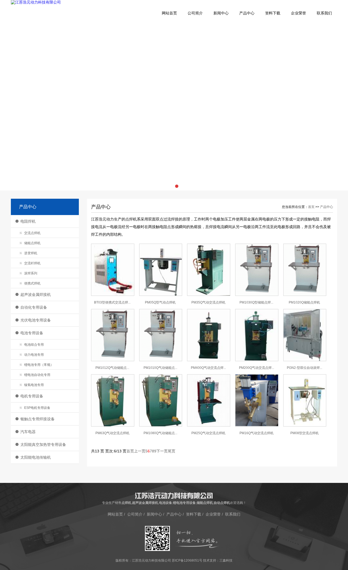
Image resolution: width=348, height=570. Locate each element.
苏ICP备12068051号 (187, 560)
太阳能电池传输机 (35, 457)
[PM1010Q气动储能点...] (160, 360)
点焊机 (126, 503)
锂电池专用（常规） (39, 365)
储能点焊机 (32, 243)
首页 (311, 207)
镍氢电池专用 (34, 385)
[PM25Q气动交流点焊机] (208, 425)
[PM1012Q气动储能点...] (112, 360)
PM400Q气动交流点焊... (208, 368)
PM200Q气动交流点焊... (256, 368)
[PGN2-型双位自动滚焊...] (305, 360)
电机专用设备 (31, 396)
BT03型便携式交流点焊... (112, 302)
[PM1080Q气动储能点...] (160, 425)
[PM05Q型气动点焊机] (160, 295)
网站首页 (169, 13)
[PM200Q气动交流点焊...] (256, 360)
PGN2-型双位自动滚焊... (304, 368)
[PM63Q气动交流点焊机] (112, 425)
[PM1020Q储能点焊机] (305, 295)
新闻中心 (221, 13)
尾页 (171, 451)
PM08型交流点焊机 (304, 433)
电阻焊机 (28, 221)
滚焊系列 (30, 273)
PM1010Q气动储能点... (160, 368)
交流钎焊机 (32, 263)
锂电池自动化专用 (37, 375)
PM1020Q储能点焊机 (304, 302)
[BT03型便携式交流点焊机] (112, 295)
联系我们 (324, 13)
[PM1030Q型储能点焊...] (256, 295)
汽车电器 (28, 432)
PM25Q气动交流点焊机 (208, 433)
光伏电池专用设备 (35, 320)
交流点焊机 (32, 233)
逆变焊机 (30, 253)
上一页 (139, 451)
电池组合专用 (34, 345)
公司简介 (195, 13)
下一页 (162, 451)
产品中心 (246, 13)
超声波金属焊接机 (35, 294)
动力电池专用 (34, 355)
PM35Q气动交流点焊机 (208, 302)
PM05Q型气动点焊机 (160, 302)
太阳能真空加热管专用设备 (43, 444)
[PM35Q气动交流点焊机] (208, 295)
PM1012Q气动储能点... (112, 368)
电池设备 (165, 503)
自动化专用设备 (33, 307)
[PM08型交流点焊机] (305, 425)
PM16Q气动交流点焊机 (257, 433)
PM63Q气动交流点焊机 (112, 433)
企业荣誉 (298, 13)
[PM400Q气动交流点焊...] (208, 360)
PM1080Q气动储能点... (160, 433)
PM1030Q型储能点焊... (256, 302)
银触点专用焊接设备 (37, 419)
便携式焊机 (32, 283)
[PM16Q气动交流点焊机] (256, 425)
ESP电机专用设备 (37, 408)
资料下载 (272, 13)
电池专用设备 (31, 333)
